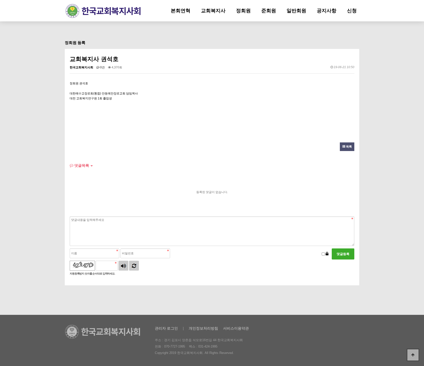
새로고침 (134, 266)
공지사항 (326, 10)
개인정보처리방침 (203, 328)
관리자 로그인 (166, 328)
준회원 (268, 10)
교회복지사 (213, 10)
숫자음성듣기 (123, 266)
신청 (352, 10)
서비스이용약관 (236, 328)
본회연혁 (180, 10)
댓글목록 (81, 165)
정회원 (243, 10)
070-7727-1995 (174, 346)
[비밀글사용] (327, 254)
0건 (102, 67)
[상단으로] (413, 355)
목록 (348, 146)
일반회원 (296, 10)
